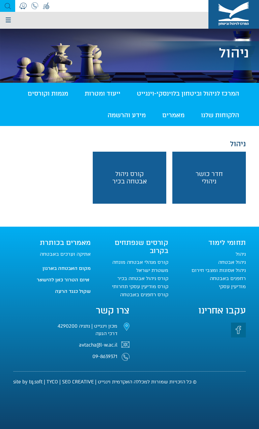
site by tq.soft (27, 382)
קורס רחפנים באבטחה (144, 295)
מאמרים (173, 115)
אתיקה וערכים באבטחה (64, 254)
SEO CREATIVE (78, 382)
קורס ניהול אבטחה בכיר (142, 278)
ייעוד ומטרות (102, 93)
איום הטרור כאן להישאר (64, 280)
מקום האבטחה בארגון (66, 268)
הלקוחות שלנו (220, 115)
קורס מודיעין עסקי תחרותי (140, 286)
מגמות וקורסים (48, 93)
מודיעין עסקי (232, 286)
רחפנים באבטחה (228, 278)
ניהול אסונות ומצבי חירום (219, 270)
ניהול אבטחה (232, 262)
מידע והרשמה (127, 115)
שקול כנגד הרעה (73, 291)
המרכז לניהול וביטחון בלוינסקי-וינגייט (188, 93)
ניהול (241, 254)
